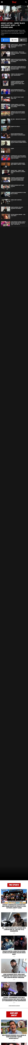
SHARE (15, 40)
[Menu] (2, 2)
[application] (14, 13)
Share (6, 40)
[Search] (26, 2)
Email (23, 40)
